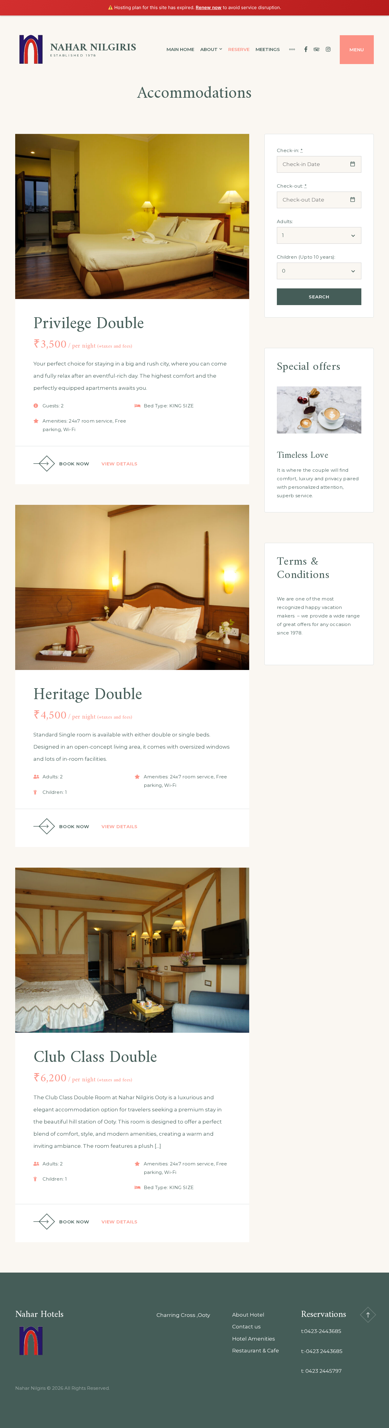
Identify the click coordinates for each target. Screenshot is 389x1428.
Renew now (209, 7)
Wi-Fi (69, 429)
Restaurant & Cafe (255, 1351)
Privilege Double (88, 324)
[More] (289, 49)
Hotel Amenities (253, 1339)
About (209, 49)
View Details (120, 464)
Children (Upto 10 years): (306, 257)
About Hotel (248, 1315)
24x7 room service (90, 421)
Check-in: (290, 150)
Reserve (239, 49)
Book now (74, 464)
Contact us (246, 1327)
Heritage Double (87, 695)
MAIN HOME (180, 49)
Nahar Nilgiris (93, 48)
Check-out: (292, 186)
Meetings (268, 49)
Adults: (285, 221)
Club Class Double (95, 1058)
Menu (356, 50)
